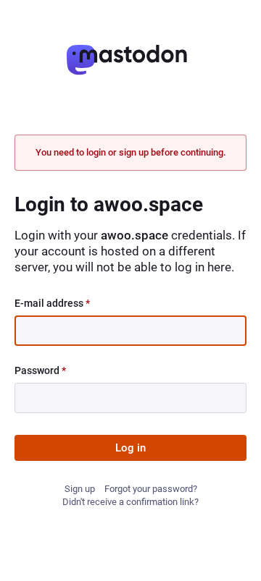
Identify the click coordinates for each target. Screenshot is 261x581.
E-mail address (52, 303)
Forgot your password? (150, 488)
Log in (130, 447)
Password (40, 370)
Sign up (80, 488)
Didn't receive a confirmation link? (130, 501)
